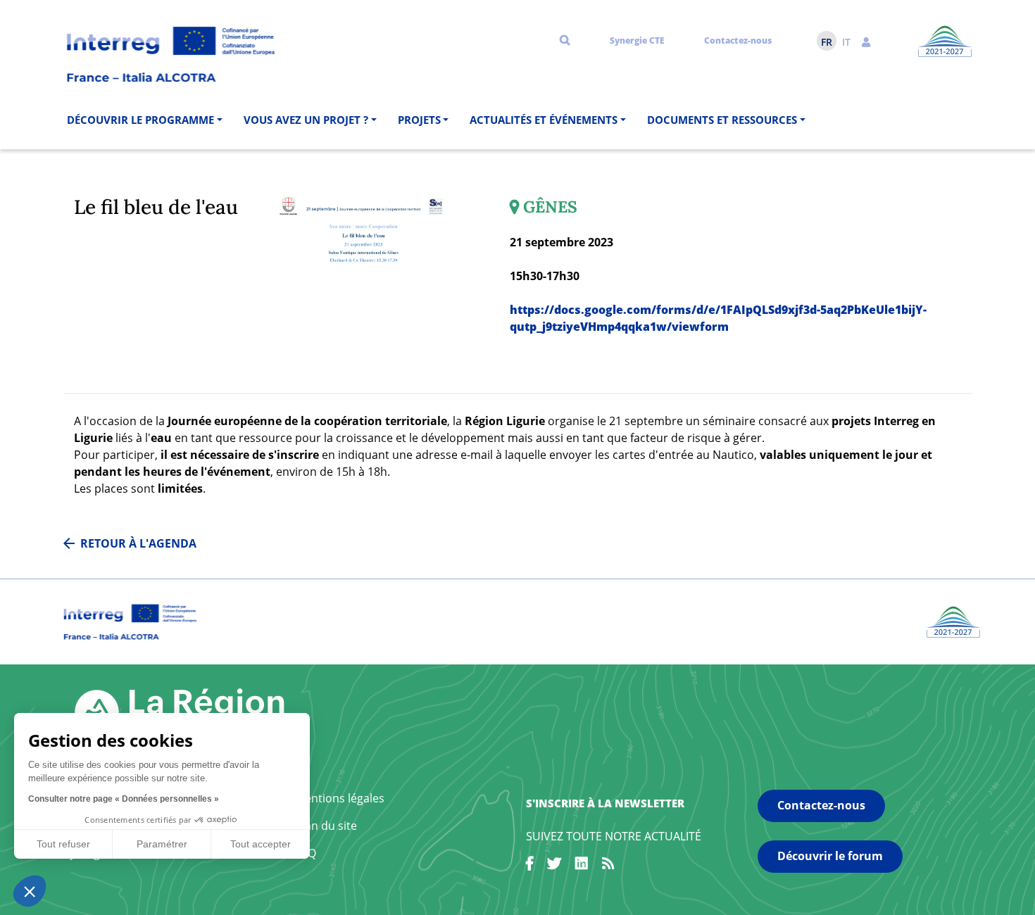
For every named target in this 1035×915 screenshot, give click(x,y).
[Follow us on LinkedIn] (581, 866)
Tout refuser (63, 844)
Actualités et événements (543, 120)
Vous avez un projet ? (306, 120)
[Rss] (608, 866)
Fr (826, 42)
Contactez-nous (738, 40)
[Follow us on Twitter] (554, 866)
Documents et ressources (722, 120)
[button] (866, 41)
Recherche (565, 39)
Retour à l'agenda (138, 543)
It (846, 42)
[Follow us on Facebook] (529, 866)
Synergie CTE (637, 40)
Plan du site (326, 825)
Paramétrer (162, 844)
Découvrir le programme (140, 120)
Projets (419, 120)
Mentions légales (339, 798)
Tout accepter (260, 844)
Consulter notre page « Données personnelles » (123, 799)
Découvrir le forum (830, 856)
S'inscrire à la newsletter (605, 803)
